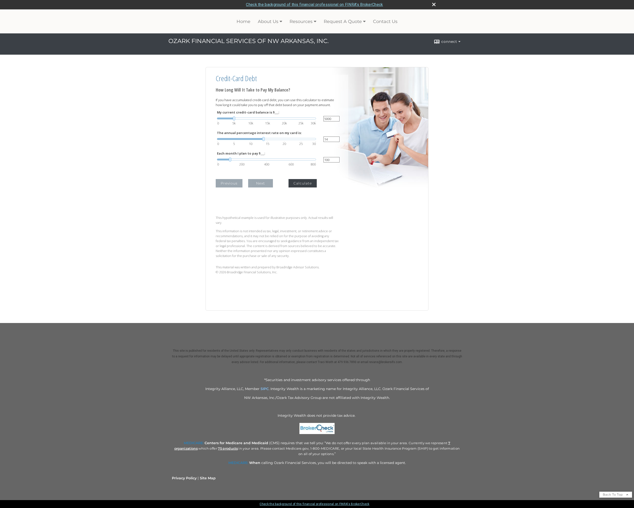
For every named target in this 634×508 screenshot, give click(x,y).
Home (243, 21)
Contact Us (385, 21)
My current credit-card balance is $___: (248, 112)
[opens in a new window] (317, 434)
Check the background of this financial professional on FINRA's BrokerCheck (314, 4)
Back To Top (613, 494)
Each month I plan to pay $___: (241, 153)
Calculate (302, 183)
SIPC (265, 389)
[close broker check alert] (434, 4)
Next (260, 183)
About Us (268, 21)
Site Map (208, 478)
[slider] (266, 118)
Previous (229, 183)
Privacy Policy (184, 478)
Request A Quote (343, 21)
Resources (301, 21)
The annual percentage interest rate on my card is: (259, 133)
